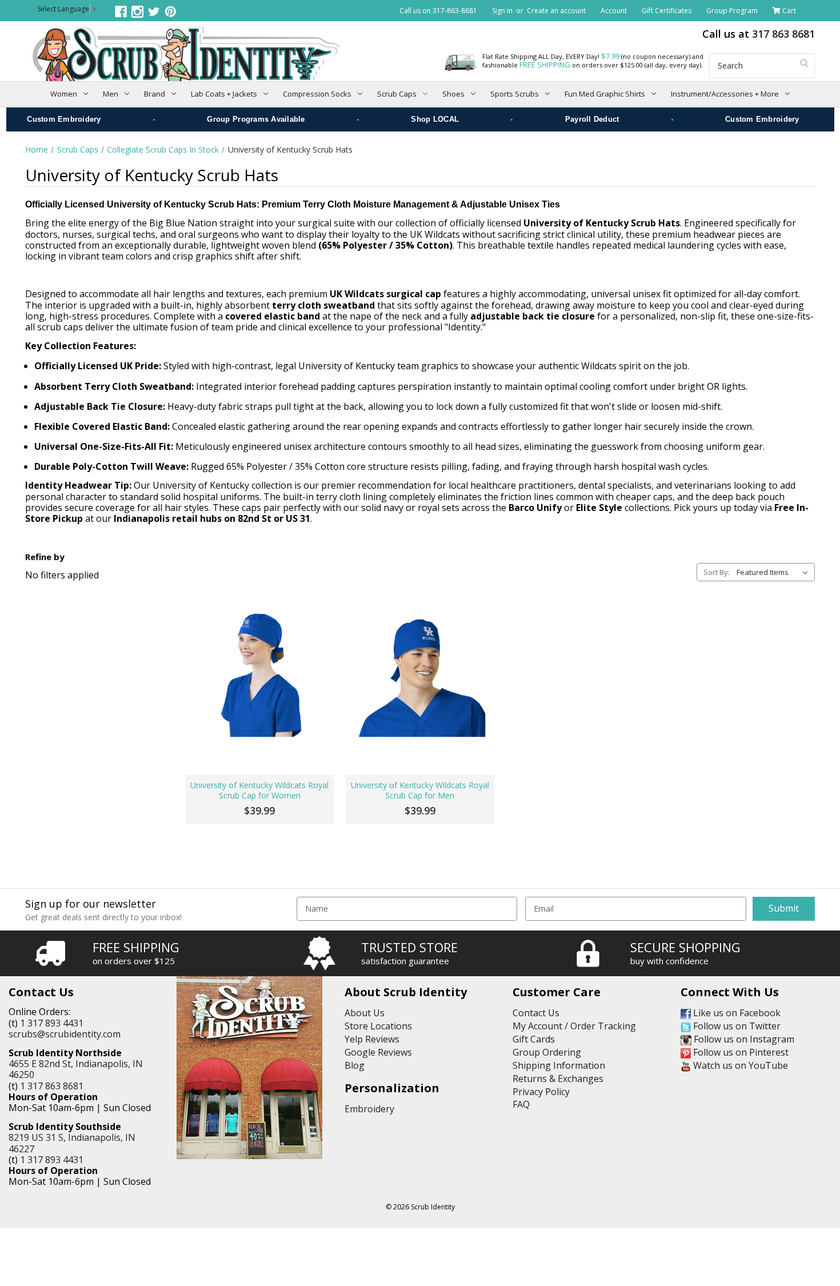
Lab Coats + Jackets (224, 94)
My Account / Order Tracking (574, 1026)
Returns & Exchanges (558, 1078)
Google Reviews (378, 1052)
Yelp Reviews (372, 1039)
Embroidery (369, 1109)
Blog (355, 1065)
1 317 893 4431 (51, 1023)
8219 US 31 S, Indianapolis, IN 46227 (72, 1143)
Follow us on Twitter (736, 1026)
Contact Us (536, 1013)
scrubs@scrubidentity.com (65, 1034)
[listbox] (774, 572)
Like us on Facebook (736, 1013)
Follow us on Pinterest (740, 1052)
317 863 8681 (783, 34)
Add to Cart (260, 737)
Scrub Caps (397, 94)
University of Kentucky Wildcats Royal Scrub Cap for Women (259, 790)
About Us (365, 1013)
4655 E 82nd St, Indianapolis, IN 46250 (76, 1069)
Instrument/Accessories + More (725, 94)
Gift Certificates (666, 10)
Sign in (502, 10)
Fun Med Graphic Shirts (605, 94)
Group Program (732, 10)
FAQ (521, 1104)
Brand (154, 94)
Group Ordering (547, 1052)
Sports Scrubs (514, 94)
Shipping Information (559, 1065)
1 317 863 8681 (51, 1086)
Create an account (556, 10)
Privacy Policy (541, 1091)
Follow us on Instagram (742, 1039)
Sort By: (716, 572)
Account (614, 10)
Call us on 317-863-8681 (438, 10)
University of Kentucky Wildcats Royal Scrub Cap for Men (420, 790)
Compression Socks (317, 94)
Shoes (453, 94)
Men (110, 94)
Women (63, 94)
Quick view (260, 672)
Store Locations (378, 1026)
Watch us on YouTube (739, 1065)
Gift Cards (534, 1039)
